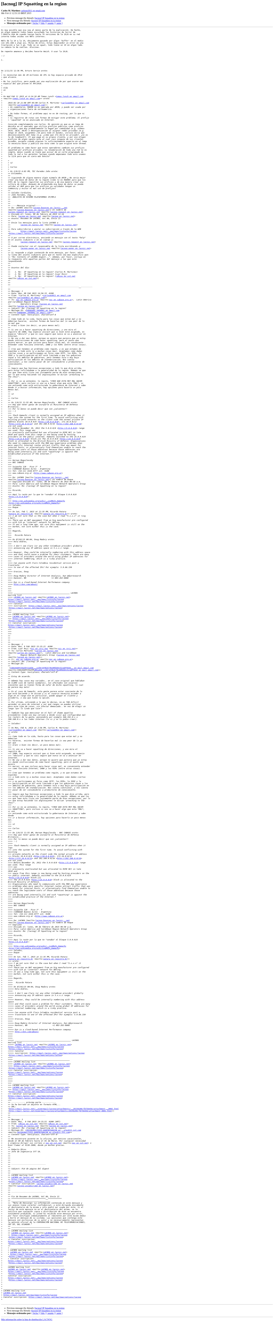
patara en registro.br (21, 514)
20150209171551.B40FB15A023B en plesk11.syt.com (43, 1132)
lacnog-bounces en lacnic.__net (50, 208)
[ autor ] (59, 23)
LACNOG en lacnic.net (25, 597)
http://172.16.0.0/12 (20, 424)
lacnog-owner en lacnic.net (35, 248)
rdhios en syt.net (65, 276)
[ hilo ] (43, 23)
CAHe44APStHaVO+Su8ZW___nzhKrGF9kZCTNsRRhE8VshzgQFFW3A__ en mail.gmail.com (52, 668)
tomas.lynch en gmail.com (69, 96)
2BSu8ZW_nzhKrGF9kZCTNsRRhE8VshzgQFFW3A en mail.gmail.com (66, 670)
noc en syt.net (54, 1143)
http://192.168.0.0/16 (69, 424)
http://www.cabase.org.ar (48, 473)
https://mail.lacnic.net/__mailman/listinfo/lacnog (48, 231)
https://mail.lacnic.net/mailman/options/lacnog (35, 608)
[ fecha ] (35, 23)
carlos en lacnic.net (46, 651)
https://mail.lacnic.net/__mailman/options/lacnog (56, 606)
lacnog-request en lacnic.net (24, 212)
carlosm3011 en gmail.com (33, 10)
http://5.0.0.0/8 (67, 428)
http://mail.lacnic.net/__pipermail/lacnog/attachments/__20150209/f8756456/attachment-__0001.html (64, 1109)
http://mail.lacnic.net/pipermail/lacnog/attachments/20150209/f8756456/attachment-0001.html (60, 1111)
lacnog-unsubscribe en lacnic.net (55, 1184)
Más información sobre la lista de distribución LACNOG (26, 1319)
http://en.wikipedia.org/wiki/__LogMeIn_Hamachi (39, 501)
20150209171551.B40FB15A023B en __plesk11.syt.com (53, 1130)
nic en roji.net (39, 649)
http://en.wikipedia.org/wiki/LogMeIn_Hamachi (34, 503)
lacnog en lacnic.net (29, 216)
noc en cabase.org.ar (27, 300)
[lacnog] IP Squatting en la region (49, 18)
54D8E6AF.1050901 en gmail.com (42, 310)
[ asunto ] (50, 23)
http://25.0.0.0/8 (19, 439)
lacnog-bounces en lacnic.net (33, 210)
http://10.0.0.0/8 (48, 422)
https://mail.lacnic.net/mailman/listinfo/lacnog (36, 233)
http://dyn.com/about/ (26, 584)
